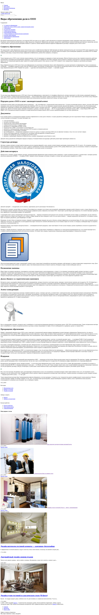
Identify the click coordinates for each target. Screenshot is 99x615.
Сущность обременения (10, 25)
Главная (6, 5)
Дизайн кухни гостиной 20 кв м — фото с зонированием (62, 507)
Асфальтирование (8, 408)
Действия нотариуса (9, 31)
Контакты (6, 9)
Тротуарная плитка (9, 407)
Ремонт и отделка (8, 389)
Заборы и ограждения (9, 399)
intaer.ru (15, 602)
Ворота (6, 397)
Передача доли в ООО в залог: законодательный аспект (19, 26)
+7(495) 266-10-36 (5, 13)
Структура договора (9, 29)
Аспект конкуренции (10, 35)
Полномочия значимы (10, 32)
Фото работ (7, 6)
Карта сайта (7, 609)
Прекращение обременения (11, 36)
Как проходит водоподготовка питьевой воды (59, 444)
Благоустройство (8, 405)
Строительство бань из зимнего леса (43, 473)
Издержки (7, 38)
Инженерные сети (8, 388)
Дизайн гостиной (8, 390)
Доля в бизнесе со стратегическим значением (16, 33)
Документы (7, 28)
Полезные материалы (9, 8)
